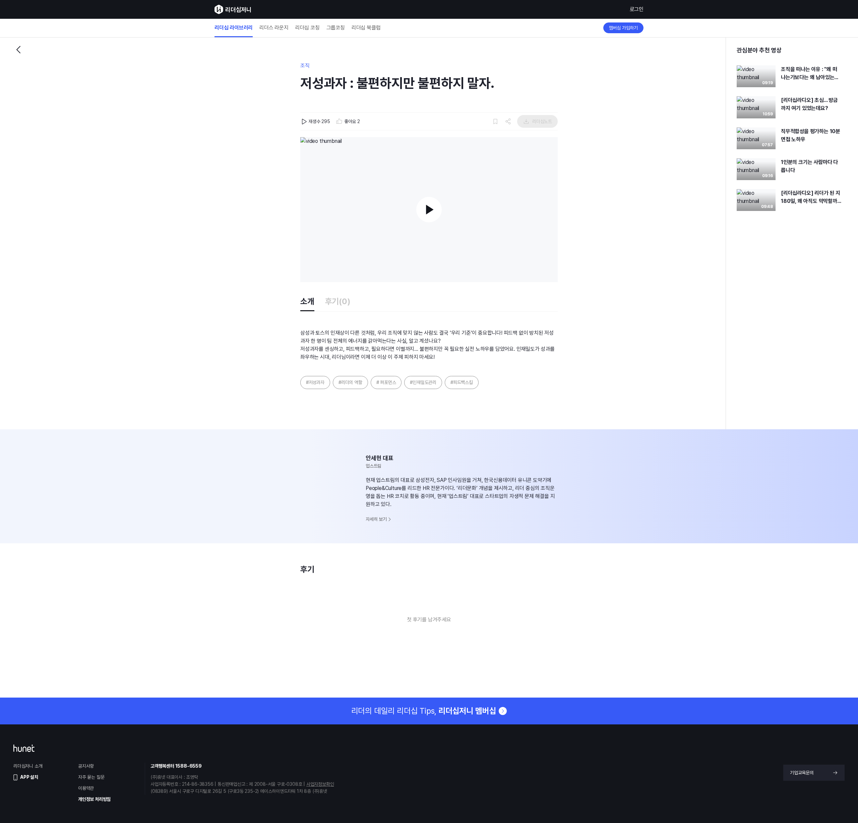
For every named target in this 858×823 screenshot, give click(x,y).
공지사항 (86, 766)
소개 (307, 301)
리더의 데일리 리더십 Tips (423, 711)
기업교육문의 (802, 772)
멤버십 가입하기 (623, 28)
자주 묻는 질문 (91, 777)
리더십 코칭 (307, 28)
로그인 (637, 9)
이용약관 (86, 788)
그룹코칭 (335, 28)
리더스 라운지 (274, 28)
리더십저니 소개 (27, 766)
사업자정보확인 (320, 784)
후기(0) (338, 301)
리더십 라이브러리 (233, 28)
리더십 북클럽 (366, 28)
